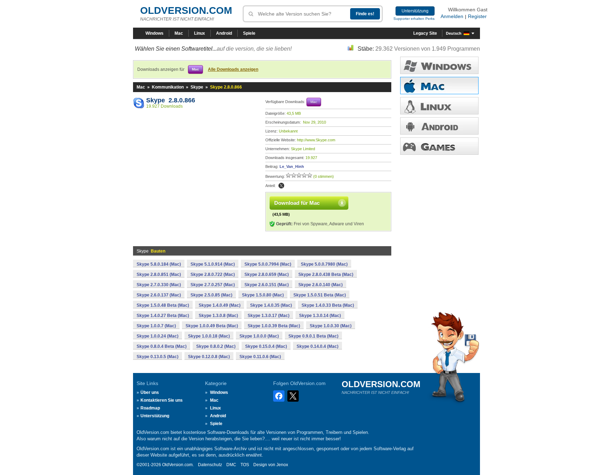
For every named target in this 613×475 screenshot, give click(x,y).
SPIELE (439, 146)
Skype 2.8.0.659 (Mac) (266, 274)
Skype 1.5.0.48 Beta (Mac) (163, 305)
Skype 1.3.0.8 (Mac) (218, 315)
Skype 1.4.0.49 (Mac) (220, 305)
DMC (231, 464)
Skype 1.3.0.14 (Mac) (320, 315)
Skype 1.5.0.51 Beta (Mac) (319, 295)
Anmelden (452, 16)
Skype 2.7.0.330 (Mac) (159, 284)
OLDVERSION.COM (186, 10)
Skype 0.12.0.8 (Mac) (209, 356)
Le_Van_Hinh (292, 166)
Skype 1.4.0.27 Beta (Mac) (163, 315)
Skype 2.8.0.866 (170, 100)
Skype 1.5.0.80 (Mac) (263, 295)
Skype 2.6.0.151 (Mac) (266, 284)
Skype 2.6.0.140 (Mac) (320, 284)
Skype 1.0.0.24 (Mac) (157, 336)
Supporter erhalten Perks (414, 19)
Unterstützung (415, 11)
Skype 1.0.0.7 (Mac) (156, 325)
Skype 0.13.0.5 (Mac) (157, 356)
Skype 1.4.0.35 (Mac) (271, 305)
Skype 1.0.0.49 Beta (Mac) (212, 325)
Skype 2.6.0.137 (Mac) (159, 295)
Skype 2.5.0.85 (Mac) (211, 295)
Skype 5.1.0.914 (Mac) (212, 264)
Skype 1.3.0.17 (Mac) (268, 315)
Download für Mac (297, 203)
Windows (154, 33)
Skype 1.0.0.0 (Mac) (259, 336)
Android (224, 33)
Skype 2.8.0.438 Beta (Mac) (325, 274)
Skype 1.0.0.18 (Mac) (209, 336)
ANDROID (439, 126)
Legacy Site (425, 33)
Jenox (282, 464)
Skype (196, 87)
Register (477, 16)
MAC (439, 85)
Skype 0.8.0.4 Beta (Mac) (162, 346)
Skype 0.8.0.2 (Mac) (216, 346)
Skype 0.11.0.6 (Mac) (260, 356)
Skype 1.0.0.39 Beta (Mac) (274, 325)
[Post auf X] (281, 185)
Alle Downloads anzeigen (233, 69)
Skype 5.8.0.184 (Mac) (159, 264)
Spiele (249, 33)
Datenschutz (210, 464)
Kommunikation (168, 87)
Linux (199, 33)
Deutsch (454, 33)
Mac (179, 33)
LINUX (439, 105)
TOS (245, 464)
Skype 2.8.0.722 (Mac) (212, 274)
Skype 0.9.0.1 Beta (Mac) (313, 336)
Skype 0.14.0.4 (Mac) (317, 346)
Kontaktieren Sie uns (161, 400)
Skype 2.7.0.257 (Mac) (212, 284)
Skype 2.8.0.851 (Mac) (159, 274)
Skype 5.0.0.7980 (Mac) (324, 264)
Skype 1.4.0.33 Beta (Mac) (328, 305)
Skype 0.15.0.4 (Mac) (266, 346)
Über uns (149, 392)
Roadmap (150, 408)
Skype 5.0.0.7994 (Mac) (267, 264)
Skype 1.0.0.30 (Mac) (331, 325)
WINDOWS (439, 65)
